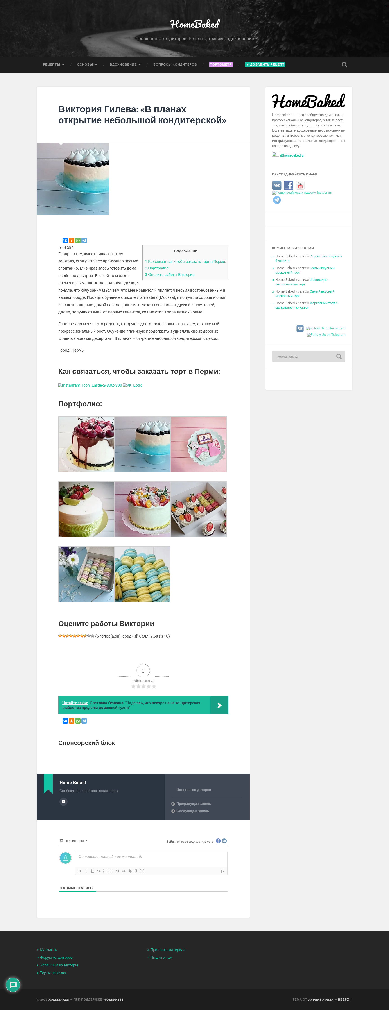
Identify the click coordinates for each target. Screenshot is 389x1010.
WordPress (113, 999)
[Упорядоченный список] (105, 871)
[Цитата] (117, 871)
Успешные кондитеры (59, 965)
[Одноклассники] (71, 240)
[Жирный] (80, 871)
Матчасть (48, 949)
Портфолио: (157, 268)
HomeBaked (194, 24)
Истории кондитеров (193, 790)
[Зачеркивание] (98, 871)
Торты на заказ (53, 973)
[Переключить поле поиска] (344, 64)
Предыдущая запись (193, 804)
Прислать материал (167, 949)
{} (136, 870)
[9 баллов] (89, 636)
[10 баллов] (92, 636)
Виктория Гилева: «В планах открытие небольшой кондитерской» (142, 114)
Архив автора (63, 802)
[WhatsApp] (78, 240)
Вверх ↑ (345, 999)
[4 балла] (71, 636)
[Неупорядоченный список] (111, 871)
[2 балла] (64, 636)
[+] (142, 870)
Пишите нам (161, 957)
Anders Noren (321, 999)
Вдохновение (123, 64)
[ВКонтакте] (65, 240)
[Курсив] (86, 871)
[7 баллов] (82, 636)
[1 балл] (60, 636)
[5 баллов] (74, 636)
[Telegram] (84, 240)
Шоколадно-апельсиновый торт (301, 282)
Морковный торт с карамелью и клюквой (306, 305)
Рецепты (51, 64)
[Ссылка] (130, 871)
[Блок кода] (124, 871)
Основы (85, 64)
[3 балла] (67, 636)
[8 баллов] (85, 636)
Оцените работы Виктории (170, 274)
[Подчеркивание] (92, 871)
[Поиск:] (308, 356)
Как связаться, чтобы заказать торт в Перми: (185, 261)
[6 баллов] (78, 636)
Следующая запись (192, 811)
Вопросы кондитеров (175, 64)
